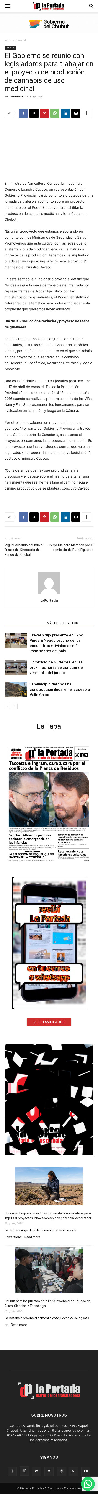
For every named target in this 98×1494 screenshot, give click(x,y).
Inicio (8, 40)
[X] (34, 113)
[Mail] (36, 1471)
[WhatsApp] (54, 113)
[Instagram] (24, 1471)
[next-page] (15, 706)
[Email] (75, 113)
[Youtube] (85, 1471)
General (20, 40)
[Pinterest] (44, 113)
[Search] (91, 6)
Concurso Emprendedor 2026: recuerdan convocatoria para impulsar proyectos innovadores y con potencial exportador (48, 1215)
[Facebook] (23, 113)
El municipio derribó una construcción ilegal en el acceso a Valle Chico (60, 689)
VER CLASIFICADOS (49, 1022)
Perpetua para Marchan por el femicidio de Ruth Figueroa (71, 547)
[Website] (61, 1471)
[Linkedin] (65, 113)
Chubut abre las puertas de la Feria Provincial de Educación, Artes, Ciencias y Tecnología (48, 1303)
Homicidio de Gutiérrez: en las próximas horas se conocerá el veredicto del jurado (57, 667)
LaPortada (16, 96)
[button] (7, 6)
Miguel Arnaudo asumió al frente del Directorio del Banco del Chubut (24, 550)
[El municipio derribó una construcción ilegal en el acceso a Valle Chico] (16, 689)
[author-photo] (49, 594)
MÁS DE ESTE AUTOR (62, 623)
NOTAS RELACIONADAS (24, 623)
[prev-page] (7, 706)
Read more (32, 1237)
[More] (86, 113)
